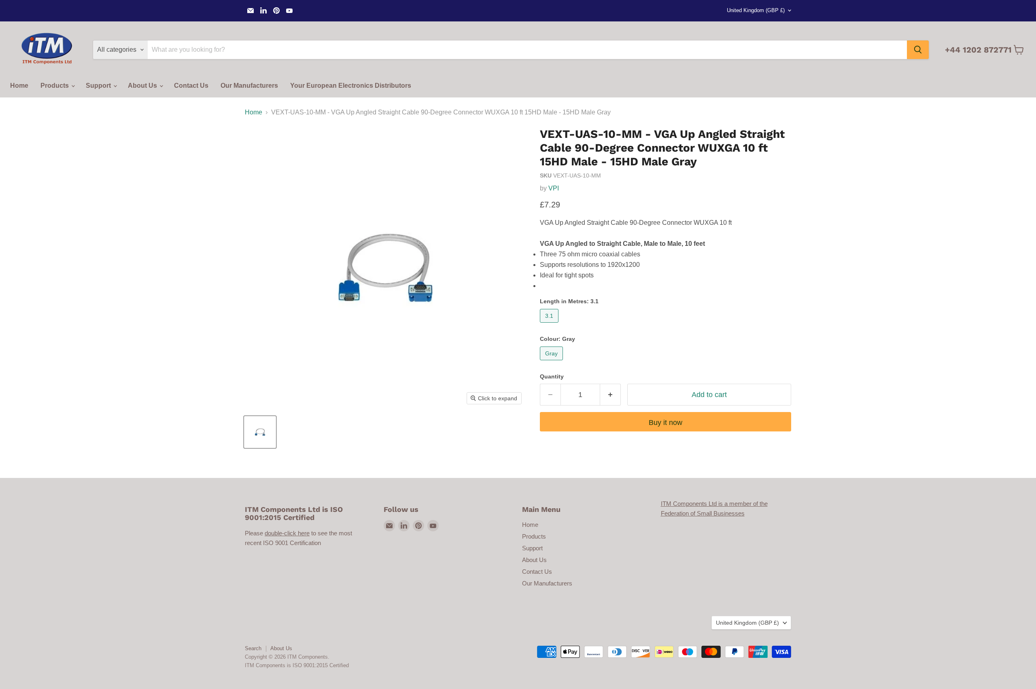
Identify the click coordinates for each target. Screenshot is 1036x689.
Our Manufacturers (249, 85)
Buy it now (665, 422)
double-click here (287, 533)
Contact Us (191, 85)
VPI (553, 188)
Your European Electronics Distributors (350, 85)
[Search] (918, 49)
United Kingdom (756, 10)
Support (99, 85)
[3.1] (550, 324)
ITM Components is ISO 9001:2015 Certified (297, 665)
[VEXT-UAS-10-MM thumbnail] (260, 432)
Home (19, 85)
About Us (143, 85)
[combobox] (527, 49)
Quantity (552, 376)
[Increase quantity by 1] (610, 395)
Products (55, 85)
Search (253, 648)
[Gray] (552, 362)
